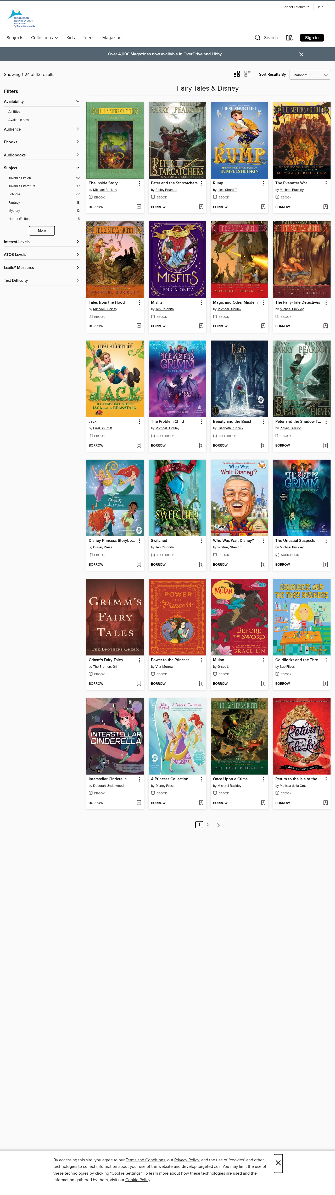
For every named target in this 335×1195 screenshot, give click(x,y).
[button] (296, 7)
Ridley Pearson (166, 190)
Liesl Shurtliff (227, 190)
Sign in (312, 38)
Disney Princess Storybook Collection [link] (113, 540)
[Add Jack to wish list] (139, 445)
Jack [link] (93, 421)
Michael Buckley (105, 190)
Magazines (113, 38)
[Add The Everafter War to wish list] (325, 207)
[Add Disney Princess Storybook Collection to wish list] (139, 564)
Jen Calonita (164, 309)
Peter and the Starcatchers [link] (174, 183)
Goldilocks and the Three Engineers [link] (299, 660)
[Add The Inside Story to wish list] (139, 207)
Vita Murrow (164, 667)
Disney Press (102, 547)
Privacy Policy (186, 1160)
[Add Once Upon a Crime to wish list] (263, 803)
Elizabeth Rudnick (230, 428)
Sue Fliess (287, 667)
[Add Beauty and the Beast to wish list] (263, 445)
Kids (70, 38)
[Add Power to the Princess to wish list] (201, 684)
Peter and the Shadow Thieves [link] (299, 421)
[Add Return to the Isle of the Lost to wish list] (325, 803)
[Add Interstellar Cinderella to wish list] (139, 803)
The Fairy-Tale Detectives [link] (297, 302)
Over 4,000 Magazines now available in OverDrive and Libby (165, 54)
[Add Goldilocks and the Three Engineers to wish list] (325, 684)
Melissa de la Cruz (293, 786)
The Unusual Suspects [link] (295, 540)
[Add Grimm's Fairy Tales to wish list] (139, 684)
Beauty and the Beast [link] (232, 421)
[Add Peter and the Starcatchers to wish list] (201, 207)
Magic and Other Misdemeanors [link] (237, 302)
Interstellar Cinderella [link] (108, 779)
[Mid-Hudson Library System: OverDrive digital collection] (21, 18)
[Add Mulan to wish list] (263, 684)
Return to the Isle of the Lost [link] (299, 779)
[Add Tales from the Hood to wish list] (139, 326)
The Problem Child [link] (167, 421)
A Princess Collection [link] (169, 779)
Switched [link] (159, 540)
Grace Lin (224, 667)
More (42, 231)
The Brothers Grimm (107, 667)
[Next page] (219, 825)
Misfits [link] (157, 302)
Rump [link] (218, 183)
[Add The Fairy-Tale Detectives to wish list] (325, 326)
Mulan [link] (218, 660)
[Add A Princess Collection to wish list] (201, 803)
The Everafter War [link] (291, 183)
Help (319, 7)
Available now (18, 120)
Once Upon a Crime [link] (230, 779)
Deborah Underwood (108, 786)
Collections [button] (43, 38)
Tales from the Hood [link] (107, 302)
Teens (88, 38)
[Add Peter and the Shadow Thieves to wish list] (325, 445)
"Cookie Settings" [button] (126, 1173)
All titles (14, 112)
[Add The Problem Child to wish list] (201, 445)
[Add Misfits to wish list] (201, 326)
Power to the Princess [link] (170, 660)
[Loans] (289, 39)
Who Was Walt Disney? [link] (233, 540)
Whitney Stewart (229, 547)
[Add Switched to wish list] (201, 564)
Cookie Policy (137, 1179)
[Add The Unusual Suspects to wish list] (325, 564)
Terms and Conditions (145, 1160)
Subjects (15, 38)
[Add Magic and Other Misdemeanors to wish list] (263, 326)
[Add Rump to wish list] (263, 207)
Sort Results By (272, 74)
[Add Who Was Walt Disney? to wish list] (263, 564)
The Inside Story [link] (103, 183)
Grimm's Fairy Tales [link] (106, 660)
